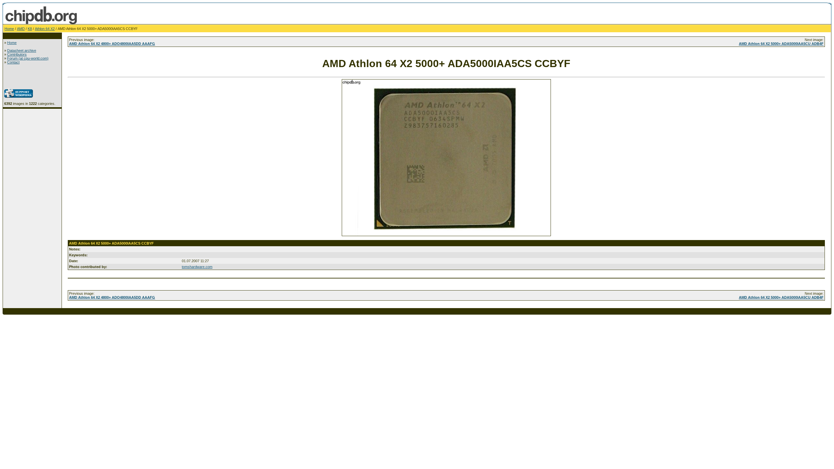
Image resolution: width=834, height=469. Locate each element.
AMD (21, 29)
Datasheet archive (21, 50)
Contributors (17, 54)
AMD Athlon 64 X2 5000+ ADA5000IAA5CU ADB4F (781, 44)
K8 (30, 29)
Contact (13, 62)
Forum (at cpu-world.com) (28, 58)
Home (9, 29)
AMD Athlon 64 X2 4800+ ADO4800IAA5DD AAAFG (112, 44)
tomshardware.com (197, 267)
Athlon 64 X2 (45, 29)
